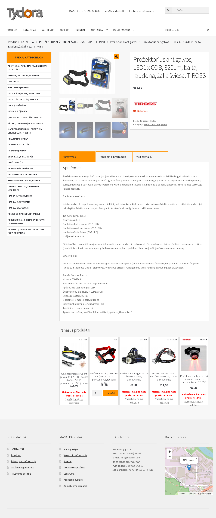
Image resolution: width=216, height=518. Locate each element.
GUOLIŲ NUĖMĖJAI (17, 105)
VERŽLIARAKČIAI (15, 162)
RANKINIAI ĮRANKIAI (17, 150)
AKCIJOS (64, 30)
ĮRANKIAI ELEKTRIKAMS (19, 202)
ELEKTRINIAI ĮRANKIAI (18, 87)
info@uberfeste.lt (114, 11)
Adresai (67, 461)
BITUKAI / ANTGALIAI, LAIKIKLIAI (23, 75)
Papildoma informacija (112, 157)
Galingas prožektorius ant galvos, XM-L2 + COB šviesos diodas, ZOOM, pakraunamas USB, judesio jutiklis (74, 380)
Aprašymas (69, 157)
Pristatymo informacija (141, 11)
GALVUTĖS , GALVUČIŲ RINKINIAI (23, 99)
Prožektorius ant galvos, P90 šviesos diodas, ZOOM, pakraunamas (164, 376)
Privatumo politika (21, 473)
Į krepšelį (111, 393)
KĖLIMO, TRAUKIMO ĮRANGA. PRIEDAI (25, 123)
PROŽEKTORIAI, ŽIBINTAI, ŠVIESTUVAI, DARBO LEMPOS (26, 221)
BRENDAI (80, 30)
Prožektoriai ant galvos (155, 124)
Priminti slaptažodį (74, 467)
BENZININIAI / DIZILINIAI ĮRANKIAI (24, 180)
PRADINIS (12, 30)
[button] (189, 468)
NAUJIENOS (47, 30)
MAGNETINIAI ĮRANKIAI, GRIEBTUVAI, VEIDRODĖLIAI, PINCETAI (25, 131)
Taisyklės (16, 455)
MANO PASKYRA (121, 30)
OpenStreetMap (194, 493)
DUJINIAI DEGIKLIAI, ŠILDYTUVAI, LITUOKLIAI (24, 188)
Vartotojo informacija (75, 455)
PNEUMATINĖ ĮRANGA (18, 138)
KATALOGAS (29, 30)
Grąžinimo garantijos (22, 467)
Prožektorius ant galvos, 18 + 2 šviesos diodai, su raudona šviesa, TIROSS (194, 379)
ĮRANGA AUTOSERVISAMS (20, 196)
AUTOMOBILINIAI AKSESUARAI (22, 174)
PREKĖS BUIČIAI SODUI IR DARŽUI (24, 213)
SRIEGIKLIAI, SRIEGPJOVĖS (20, 156)
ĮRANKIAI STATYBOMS (18, 207)
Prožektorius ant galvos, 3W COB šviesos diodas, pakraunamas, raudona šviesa (104, 378)
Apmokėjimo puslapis (75, 485)
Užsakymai (69, 473)
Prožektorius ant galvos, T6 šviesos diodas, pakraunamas (134, 376)
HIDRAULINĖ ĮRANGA (18, 111)
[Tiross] (145, 103)
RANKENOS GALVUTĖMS (19, 144)
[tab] (77, 156)
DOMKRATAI (13, 81)
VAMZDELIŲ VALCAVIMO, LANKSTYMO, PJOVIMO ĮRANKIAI (26, 231)
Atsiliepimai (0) (144, 157)
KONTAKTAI (97, 30)
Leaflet (182, 493)
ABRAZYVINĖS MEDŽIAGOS (20, 168)
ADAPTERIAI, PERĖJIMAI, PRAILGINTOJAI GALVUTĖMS (27, 67)
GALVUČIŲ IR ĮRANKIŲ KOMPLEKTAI (24, 93)
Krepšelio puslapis (73, 479)
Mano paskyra (71, 449)
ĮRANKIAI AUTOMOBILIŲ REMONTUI (25, 117)
